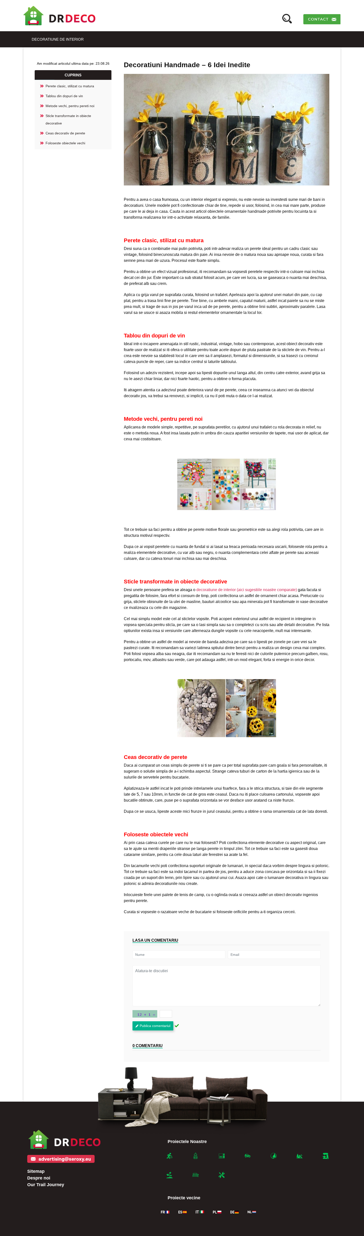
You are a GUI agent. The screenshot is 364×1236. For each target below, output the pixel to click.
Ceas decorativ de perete (65, 133)
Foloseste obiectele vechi (65, 143)
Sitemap (36, 1171)
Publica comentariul (155, 1026)
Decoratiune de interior (58, 39)
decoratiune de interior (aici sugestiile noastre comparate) (246, 590)
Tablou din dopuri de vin (64, 96)
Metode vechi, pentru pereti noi (70, 106)
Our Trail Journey (45, 1184)
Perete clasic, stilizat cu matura (70, 86)
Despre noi (38, 1178)
